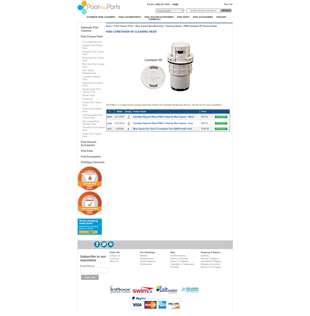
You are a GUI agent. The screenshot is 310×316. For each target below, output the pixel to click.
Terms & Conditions (179, 261)
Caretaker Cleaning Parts (91, 78)
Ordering (205, 255)
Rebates (144, 255)
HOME (175, 4)
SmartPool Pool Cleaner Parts (94, 128)
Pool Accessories (203, 17)
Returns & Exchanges (211, 267)
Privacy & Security (179, 258)
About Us (114, 261)
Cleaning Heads (173, 26)
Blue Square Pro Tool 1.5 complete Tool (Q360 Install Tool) (162, 129)
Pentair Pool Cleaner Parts (92, 103)
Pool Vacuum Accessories (159, 17)
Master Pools (89, 95)
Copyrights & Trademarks (182, 264)
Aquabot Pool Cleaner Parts (93, 46)
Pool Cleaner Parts (130, 17)
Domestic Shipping (209, 258)
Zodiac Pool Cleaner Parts (92, 135)
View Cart (228, 4)
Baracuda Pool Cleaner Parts (93, 59)
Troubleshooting (177, 255)
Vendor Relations (148, 261)
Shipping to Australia (210, 264)
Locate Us (114, 258)
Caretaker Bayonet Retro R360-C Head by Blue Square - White (163, 117)
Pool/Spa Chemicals (92, 162)
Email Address (87, 266)
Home (109, 26)
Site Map (174, 267)
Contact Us (115, 255)
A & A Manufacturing (92, 42)
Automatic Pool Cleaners (101, 17)
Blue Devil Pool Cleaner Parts (94, 65)
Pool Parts (183, 17)
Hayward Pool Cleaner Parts (93, 84)
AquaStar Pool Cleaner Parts (93, 53)
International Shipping (211, 261)
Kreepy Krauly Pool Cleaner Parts (92, 90)
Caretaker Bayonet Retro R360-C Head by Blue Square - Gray (163, 123)
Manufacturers (146, 258)
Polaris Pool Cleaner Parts (92, 110)
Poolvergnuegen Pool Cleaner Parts (92, 116)
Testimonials (146, 264)
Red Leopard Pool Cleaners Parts (91, 122)
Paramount (88, 99)
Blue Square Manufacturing (149, 26)
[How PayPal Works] (90, 233)
